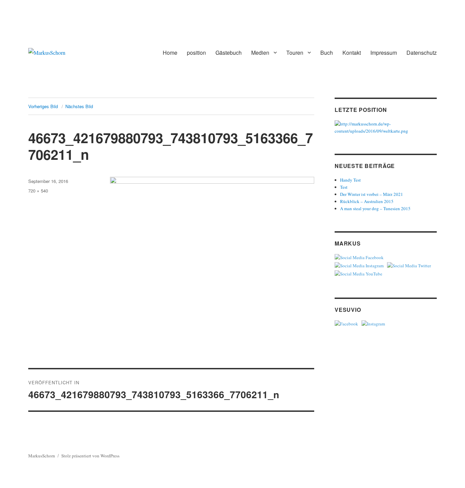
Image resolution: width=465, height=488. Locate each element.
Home (170, 52)
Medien (260, 52)
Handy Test (350, 180)
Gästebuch (228, 52)
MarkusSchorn (41, 456)
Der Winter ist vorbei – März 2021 (371, 194)
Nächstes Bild (79, 106)
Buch (326, 52)
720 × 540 (38, 190)
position (196, 52)
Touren (294, 52)
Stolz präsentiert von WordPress (90, 456)
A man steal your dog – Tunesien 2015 (375, 208)
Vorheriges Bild (43, 106)
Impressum (383, 52)
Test (344, 187)
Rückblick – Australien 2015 (367, 201)
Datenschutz (421, 52)
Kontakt (351, 52)
